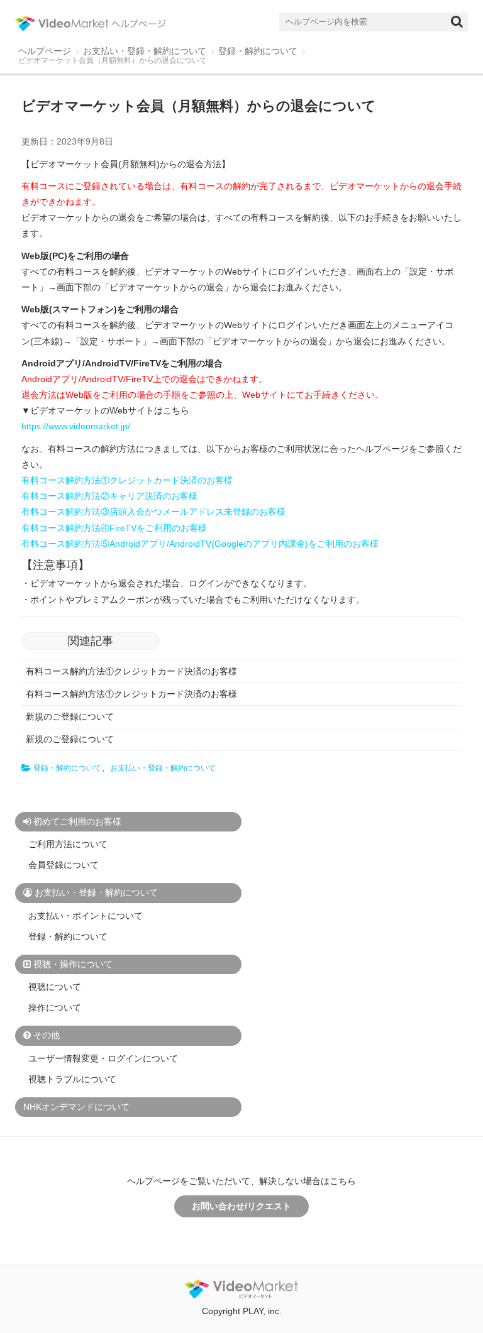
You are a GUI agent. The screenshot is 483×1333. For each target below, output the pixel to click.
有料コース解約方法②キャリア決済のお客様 (109, 496)
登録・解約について (257, 51)
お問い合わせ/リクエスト (241, 1206)
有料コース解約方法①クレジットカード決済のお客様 (131, 671)
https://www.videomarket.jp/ (75, 426)
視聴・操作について (73, 964)
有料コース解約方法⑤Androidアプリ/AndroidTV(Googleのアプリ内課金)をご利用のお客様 (200, 544)
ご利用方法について (68, 844)
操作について (54, 1007)
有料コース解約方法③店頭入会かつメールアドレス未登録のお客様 (153, 512)
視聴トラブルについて (72, 1079)
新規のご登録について (70, 716)
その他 (46, 1035)
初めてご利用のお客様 (77, 821)
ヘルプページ (44, 51)
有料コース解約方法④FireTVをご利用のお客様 (114, 528)
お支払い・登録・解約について (144, 51)
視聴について (54, 987)
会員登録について (63, 865)
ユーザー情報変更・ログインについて (103, 1058)
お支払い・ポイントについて (85, 916)
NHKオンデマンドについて (76, 1107)
